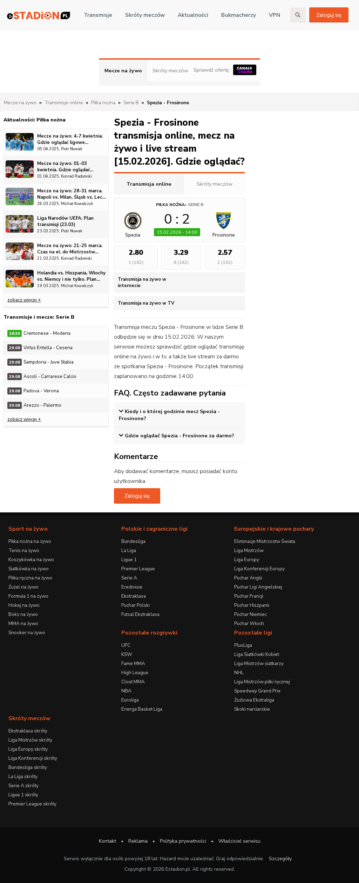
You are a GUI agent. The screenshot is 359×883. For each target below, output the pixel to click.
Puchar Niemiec (250, 614)
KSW (126, 654)
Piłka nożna (170, 204)
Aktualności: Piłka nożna (35, 119)
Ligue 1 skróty (23, 794)
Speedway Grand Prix (257, 691)
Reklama (138, 841)
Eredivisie (131, 587)
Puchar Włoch (249, 623)
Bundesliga (133, 541)
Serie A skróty (23, 785)
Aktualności (193, 15)
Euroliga (130, 700)
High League (134, 672)
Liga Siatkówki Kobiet (256, 654)
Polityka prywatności (183, 841)
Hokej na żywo (24, 605)
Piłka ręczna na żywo (30, 578)
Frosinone (223, 234)
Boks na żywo (23, 614)
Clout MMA (133, 681)
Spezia (132, 234)
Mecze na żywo (123, 70)
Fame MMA (133, 663)
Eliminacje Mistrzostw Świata (264, 541)
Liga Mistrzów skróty (30, 740)
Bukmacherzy (238, 15)
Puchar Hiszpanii (251, 605)
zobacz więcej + (24, 300)
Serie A (129, 578)
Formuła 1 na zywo (28, 596)
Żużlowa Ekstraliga (254, 700)
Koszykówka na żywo (31, 559)
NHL (239, 672)
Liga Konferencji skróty (32, 758)
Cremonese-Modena (39, 333)
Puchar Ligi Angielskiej (258, 587)
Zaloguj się (328, 15)
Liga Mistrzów (249, 550)
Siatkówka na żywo (28, 568)
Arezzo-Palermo (35, 405)
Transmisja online (149, 183)
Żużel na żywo (23, 587)
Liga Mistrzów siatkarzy (259, 663)
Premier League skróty (32, 804)
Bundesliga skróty (27, 767)
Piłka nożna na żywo (29, 541)
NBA (126, 691)
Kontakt (107, 841)
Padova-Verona (34, 390)
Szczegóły (280, 858)
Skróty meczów (145, 15)
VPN (274, 15)
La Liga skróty (23, 776)
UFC (125, 645)
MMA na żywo (23, 623)
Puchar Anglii (248, 578)
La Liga (128, 550)
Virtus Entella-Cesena (41, 347)
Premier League (138, 568)
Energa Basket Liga (141, 709)
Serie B (195, 204)
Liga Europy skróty (28, 749)
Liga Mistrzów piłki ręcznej (262, 681)
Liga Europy (246, 559)
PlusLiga (243, 645)
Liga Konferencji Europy (259, 568)
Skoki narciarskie (252, 709)
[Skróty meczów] (38, 15)
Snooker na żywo (26, 632)
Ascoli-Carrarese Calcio (42, 376)
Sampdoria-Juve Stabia (41, 362)
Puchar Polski (135, 605)
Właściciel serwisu (239, 841)
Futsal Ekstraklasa (140, 614)
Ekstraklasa (133, 596)
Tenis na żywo (23, 550)
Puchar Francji (248, 596)
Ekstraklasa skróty (27, 731)
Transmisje (98, 15)
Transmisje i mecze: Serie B (39, 316)
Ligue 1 (129, 559)
